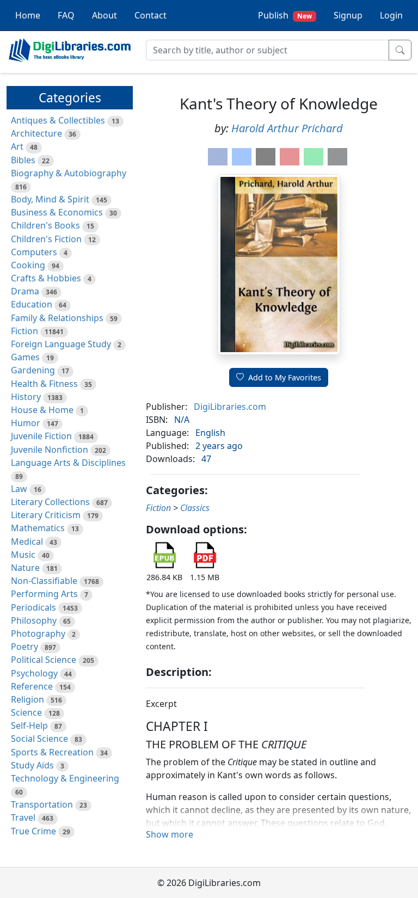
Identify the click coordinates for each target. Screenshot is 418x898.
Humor (25, 423)
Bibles (23, 160)
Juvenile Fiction (41, 436)
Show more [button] (169, 834)
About (104, 15)
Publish (285, 15)
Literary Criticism (46, 515)
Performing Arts (44, 594)
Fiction (24, 331)
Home (27, 15)
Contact (150, 15)
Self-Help (29, 725)
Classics (195, 508)
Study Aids (32, 765)
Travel (23, 817)
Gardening (33, 370)
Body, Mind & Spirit (50, 199)
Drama (25, 291)
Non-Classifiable (44, 581)
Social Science (39, 739)
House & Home (42, 410)
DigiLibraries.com (230, 407)
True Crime (33, 831)
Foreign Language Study (61, 344)
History (26, 397)
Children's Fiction (46, 239)
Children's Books (45, 225)
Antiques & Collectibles (58, 120)
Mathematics (38, 528)
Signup (348, 15)
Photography (38, 633)
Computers (34, 252)
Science (26, 712)
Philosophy (34, 620)
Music (23, 555)
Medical (27, 542)
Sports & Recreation (52, 752)
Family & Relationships (57, 318)
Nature (25, 568)
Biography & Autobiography (68, 173)
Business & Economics (57, 212)
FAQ (66, 15)
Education (31, 304)
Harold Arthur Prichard (287, 128)
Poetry (24, 647)
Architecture (36, 133)
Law (19, 489)
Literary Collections (50, 502)
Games (25, 357)
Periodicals (33, 607)
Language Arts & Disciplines (68, 463)
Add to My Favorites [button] (284, 377)
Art (17, 146)
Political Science (43, 660)
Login (391, 15)
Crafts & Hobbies (46, 278)
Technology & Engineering (65, 778)
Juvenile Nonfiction (49, 450)
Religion (27, 699)
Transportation (42, 804)
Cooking (28, 265)
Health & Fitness (44, 384)
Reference (32, 686)
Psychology (34, 673)
